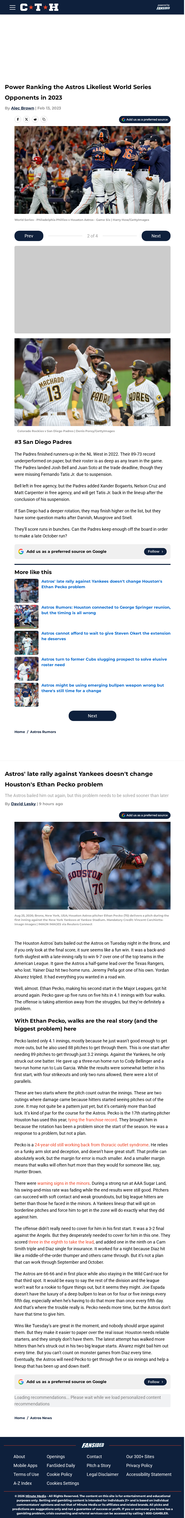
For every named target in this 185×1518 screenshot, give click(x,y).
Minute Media (36, 1496)
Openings (56, 1456)
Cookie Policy (59, 1474)
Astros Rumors (43, 732)
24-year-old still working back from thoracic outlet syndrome (92, 1144)
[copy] (43, 119)
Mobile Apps (25, 1465)
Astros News (41, 1418)
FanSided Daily (61, 1465)
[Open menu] (12, 7)
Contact (94, 1456)
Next (156, 235)
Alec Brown (22, 108)
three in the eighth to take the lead (61, 1241)
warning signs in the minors (63, 1183)
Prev (29, 235)
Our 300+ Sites (140, 1456)
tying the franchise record (92, 1119)
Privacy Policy (139, 1465)
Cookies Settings (63, 1483)
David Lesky (23, 804)
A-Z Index (22, 1483)
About (19, 1456)
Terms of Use (26, 1474)
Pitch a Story (99, 1465)
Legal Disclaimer (103, 1474)
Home (19, 732)
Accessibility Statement (149, 1474)
